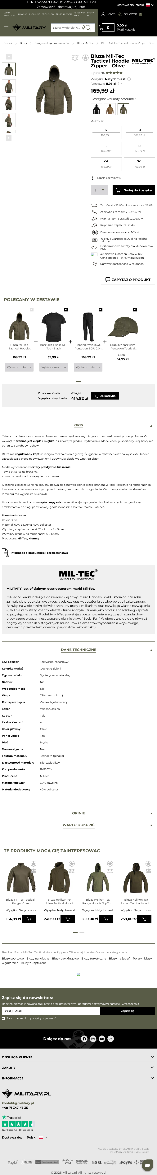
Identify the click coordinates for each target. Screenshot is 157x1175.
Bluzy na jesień (120, 958)
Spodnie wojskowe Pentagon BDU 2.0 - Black (88, 346)
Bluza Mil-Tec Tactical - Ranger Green (21, 901)
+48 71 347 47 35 (15, 1107)
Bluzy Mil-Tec (85, 43)
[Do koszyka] (29, 919)
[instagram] (93, 1038)
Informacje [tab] (13, 1078)
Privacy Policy (115, 1152)
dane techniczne (78, 650)
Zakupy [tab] (9, 1068)
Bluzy (23, 43)
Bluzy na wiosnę (38, 958)
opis (78, 425)
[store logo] (29, 27)
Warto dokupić (79, 825)
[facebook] (84, 1038)
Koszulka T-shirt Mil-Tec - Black (53, 346)
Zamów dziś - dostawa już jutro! (61, 7)
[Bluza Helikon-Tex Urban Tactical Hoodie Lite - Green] (59, 879)
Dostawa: (98, 84)
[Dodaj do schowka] (85, 57)
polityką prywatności (44, 1018)
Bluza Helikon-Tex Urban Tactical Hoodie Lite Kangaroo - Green (136, 901)
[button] (9, 56)
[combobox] (73, 27)
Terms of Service (135, 1152)
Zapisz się (127, 1011)
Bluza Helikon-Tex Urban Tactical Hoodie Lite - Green (59, 901)
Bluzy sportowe (13, 958)
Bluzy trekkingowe (65, 958)
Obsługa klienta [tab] (17, 1057)
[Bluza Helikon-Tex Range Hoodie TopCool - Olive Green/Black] (98, 879)
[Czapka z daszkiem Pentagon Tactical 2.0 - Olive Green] (122, 323)
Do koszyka (108, 396)
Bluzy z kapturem (33, 963)
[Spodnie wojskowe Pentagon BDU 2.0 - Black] (88, 323)
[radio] (106, 132)
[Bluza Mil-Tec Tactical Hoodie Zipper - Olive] (19, 323)
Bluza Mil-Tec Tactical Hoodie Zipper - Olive (19, 346)
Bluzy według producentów (52, 43)
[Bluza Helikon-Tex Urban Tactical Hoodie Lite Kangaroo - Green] (136, 879)
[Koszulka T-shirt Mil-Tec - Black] (53, 323)
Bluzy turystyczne (94, 958)
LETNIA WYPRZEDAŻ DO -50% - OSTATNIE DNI (60, 2)
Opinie (78, 813)
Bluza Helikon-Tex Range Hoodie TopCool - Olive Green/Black (97, 901)
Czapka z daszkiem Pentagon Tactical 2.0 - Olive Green (122, 346)
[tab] (78, 425)
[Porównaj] (75, 57)
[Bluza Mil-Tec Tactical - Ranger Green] (21, 879)
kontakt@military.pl (18, 1103)
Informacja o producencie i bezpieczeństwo (39, 553)
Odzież (7, 43)
